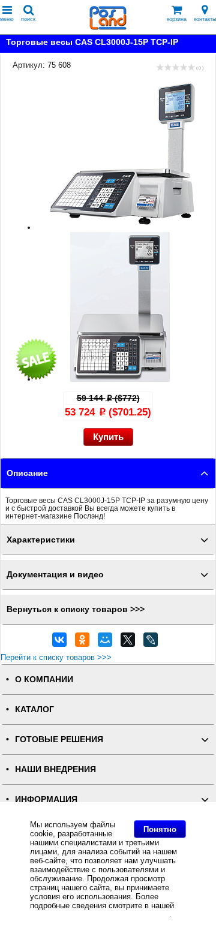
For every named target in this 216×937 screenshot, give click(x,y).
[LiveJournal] (150, 642)
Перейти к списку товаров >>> (56, 657)
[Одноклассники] (82, 642)
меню (7, 19)
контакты (205, 19)
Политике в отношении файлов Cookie (99, 914)
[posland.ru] (108, 27)
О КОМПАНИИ (44, 679)
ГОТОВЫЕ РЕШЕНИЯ (59, 739)
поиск (28, 19)
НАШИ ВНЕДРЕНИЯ (55, 769)
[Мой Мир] (105, 642)
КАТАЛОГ (34, 709)
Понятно (159, 829)
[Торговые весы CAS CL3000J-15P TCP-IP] (120, 227)
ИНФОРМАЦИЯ (46, 799)
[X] (128, 642)
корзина (177, 19)
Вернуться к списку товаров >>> (76, 609)
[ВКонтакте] (59, 642)
